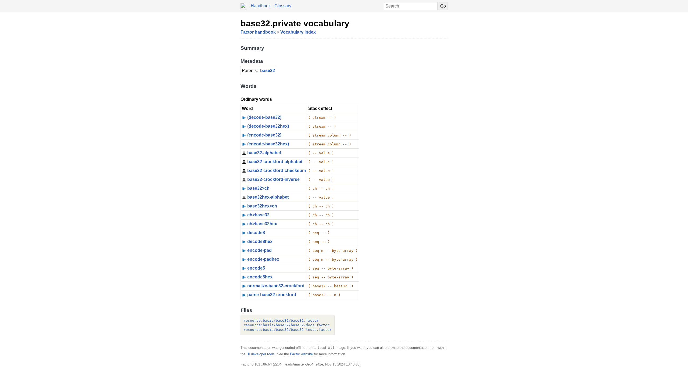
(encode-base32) (264, 135)
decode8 (256, 232)
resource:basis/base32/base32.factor (281, 320)
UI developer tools (260, 354)
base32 (267, 70)
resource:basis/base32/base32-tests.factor (287, 330)
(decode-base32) (264, 117)
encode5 (256, 268)
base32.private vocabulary (295, 23)
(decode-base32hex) (268, 126)
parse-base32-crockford (271, 294)
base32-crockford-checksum (276, 170)
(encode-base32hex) (268, 144)
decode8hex (260, 241)
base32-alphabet (264, 152)
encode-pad (259, 250)
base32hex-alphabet (268, 197)
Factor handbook (258, 32)
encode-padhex (263, 259)
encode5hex (260, 277)
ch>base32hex (262, 223)
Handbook (261, 5)
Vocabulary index (298, 32)
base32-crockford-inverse (273, 179)
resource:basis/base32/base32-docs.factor (286, 325)
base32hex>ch (262, 206)
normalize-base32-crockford (275, 286)
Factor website (301, 354)
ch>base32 (258, 215)
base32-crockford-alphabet (274, 161)
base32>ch (258, 188)
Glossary (282, 5)
